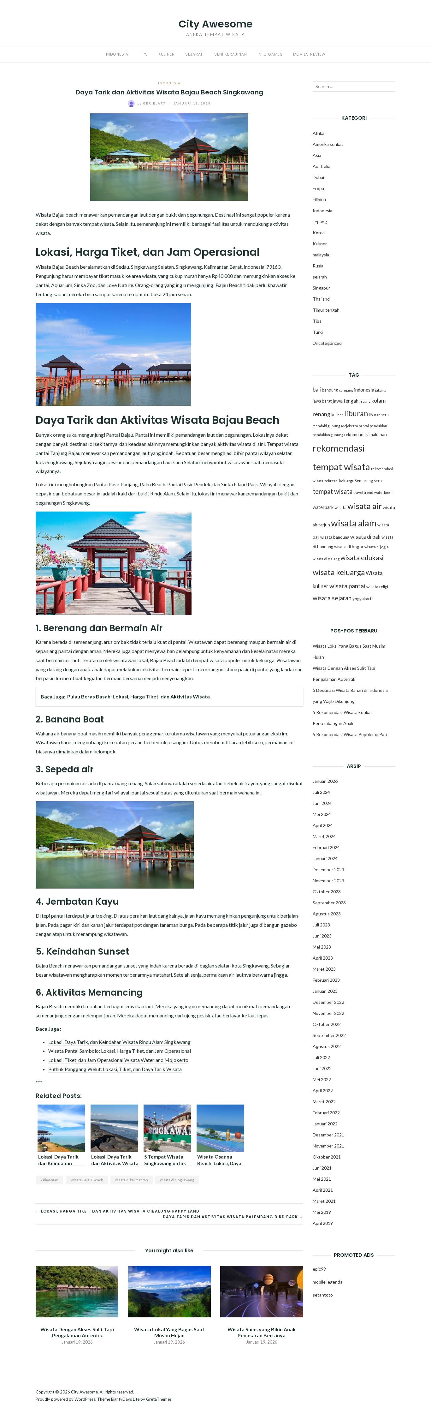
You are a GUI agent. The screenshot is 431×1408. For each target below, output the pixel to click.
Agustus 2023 (327, 913)
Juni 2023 (322, 935)
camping (346, 390)
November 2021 (328, 1145)
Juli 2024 (321, 792)
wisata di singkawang (177, 1180)
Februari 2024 (326, 847)
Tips (143, 54)
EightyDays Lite (125, 1399)
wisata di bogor (348, 546)
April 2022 (323, 1090)
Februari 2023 (326, 980)
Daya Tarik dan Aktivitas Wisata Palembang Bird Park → (233, 1216)
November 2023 (328, 880)
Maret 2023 (324, 969)
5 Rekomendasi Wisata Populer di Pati (350, 734)
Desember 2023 (328, 869)
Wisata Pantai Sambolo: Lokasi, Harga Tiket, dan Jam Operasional (119, 1051)
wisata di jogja (376, 546)
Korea (319, 232)
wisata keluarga (339, 572)
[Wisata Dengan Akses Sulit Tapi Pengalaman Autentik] (77, 1291)
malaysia (321, 254)
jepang (364, 401)
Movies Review (309, 54)
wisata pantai (347, 586)
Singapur (321, 288)
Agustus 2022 (327, 1046)
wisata (340, 507)
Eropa (318, 188)
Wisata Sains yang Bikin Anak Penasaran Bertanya (261, 1332)
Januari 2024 (325, 858)
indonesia (364, 389)
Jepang (320, 221)
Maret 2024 (324, 836)
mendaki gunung (326, 426)
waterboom (383, 492)
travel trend (363, 492)
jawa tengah (345, 401)
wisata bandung (334, 537)
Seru (378, 481)
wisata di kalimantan (131, 1180)
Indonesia (117, 54)
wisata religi (377, 586)
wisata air (364, 506)
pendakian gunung (328, 435)
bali (317, 389)
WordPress (84, 1399)
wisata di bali (365, 537)
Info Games (270, 54)
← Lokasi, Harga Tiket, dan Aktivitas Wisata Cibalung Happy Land (117, 1211)
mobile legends (327, 1282)
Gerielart (152, 103)
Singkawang (189, 267)
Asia (317, 155)
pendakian (378, 426)
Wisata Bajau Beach (86, 1180)
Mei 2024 (322, 814)
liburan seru (379, 415)
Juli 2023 (321, 924)
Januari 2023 (325, 991)
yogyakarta (363, 598)
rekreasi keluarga (339, 480)
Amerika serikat (328, 144)
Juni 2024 (322, 803)
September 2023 (329, 902)
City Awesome (216, 24)
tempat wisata (332, 491)
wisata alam (353, 523)
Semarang (364, 480)
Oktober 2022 (327, 1024)
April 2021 (323, 1190)
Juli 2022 (321, 1057)
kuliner (337, 415)
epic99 (319, 1269)
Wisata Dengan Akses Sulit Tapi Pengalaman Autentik (77, 1332)
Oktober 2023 (327, 891)
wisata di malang (326, 559)
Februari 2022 (326, 1112)
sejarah (320, 276)
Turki (318, 332)
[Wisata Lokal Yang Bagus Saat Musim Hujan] (169, 1291)
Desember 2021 (328, 1134)
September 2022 (329, 1035)
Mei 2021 (322, 1179)
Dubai (318, 177)
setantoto (323, 1294)
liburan (356, 413)
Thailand (321, 299)
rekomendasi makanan (365, 434)
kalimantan (49, 1180)
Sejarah (194, 54)
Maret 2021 (324, 1201)
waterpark (323, 507)
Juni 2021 (322, 1168)
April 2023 (323, 958)
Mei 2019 (322, 1212)
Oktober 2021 (327, 1156)
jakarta (381, 390)
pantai (364, 425)
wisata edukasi (362, 558)
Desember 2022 (328, 1002)
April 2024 (323, 825)
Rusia (318, 265)
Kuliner (166, 54)
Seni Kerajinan (230, 54)
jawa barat (322, 401)
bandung (330, 389)
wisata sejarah (332, 598)
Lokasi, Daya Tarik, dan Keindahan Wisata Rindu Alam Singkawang (119, 1042)
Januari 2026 (325, 781)
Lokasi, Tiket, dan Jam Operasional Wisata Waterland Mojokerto (118, 1060)
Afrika (318, 133)
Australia (321, 166)
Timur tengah (326, 310)
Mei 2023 (322, 947)
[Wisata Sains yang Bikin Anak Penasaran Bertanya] (261, 1291)
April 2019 (323, 1223)
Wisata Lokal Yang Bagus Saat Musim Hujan (169, 1332)
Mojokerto (349, 426)
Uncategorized (327, 343)
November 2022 (328, 1013)
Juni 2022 (322, 1068)
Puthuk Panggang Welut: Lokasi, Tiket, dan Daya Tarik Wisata (115, 1069)
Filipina (319, 199)
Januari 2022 (325, 1123)
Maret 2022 (324, 1101)
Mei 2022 (322, 1079)
